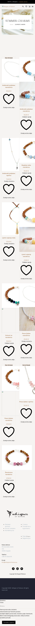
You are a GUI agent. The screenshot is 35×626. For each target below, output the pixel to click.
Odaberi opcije (26, 117)
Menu (32, 6)
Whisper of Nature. (17, 588)
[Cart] (30, 6)
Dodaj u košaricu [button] (9, 181)
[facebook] (13, 568)
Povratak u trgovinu (8, 622)
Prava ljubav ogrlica (26, 402)
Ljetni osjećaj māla (8, 238)
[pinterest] (21, 568)
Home (11, 24)
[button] (23, 6)
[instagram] (17, 568)
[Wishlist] (26, 6)
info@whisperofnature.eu (9, 562)
